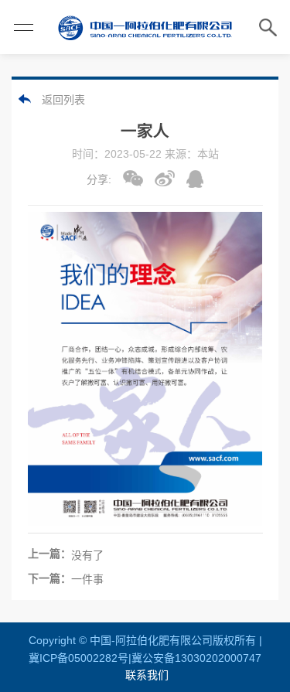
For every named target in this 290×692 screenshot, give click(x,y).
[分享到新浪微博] (165, 178)
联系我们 (147, 675)
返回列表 (63, 100)
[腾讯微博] (194, 179)
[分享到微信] (133, 178)
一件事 (87, 579)
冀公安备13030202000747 (196, 658)
